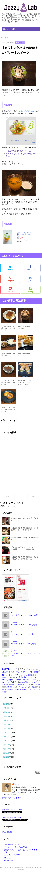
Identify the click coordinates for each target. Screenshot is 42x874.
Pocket (10, 291)
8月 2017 (6, 749)
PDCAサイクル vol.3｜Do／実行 (23, 634)
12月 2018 (7, 720)
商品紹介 (6, 672)
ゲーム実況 (6, 680)
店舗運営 (30, 675)
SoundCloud (8, 861)
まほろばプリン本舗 (26, 111)
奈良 (13, 684)
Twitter (10, 270)
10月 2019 (7, 708)
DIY (15, 682)
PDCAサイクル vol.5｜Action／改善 (24, 615)
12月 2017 (7, 732)
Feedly (30, 291)
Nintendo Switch (20, 689)
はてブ (30, 279)
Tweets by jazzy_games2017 (12, 817)
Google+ (10, 280)
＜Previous (7, 496)
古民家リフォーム (30, 680)
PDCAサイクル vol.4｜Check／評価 (24, 625)
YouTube (5, 684)
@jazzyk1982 (7, 832)
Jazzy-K (17, 784)
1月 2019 (6, 716)
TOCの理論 (24, 682)
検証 (33, 687)
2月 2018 (6, 724)
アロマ (34, 677)
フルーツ (15, 675)
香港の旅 (22, 677)
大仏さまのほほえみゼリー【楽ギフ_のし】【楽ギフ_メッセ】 (24, 234)
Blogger (9, 689)
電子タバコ (22, 684)
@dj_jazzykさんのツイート (12, 810)
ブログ (34, 682)
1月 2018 (6, 728)
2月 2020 (6, 704)
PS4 (12, 677)
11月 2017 (7, 737)
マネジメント (22, 672)
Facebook (31, 270)
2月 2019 (6, 712)
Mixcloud (7, 858)
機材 (30, 684)
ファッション (23, 687)
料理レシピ (10, 669)
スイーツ (6, 682)
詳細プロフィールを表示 (11, 798)
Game (4, 677)
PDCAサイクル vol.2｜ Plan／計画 (24, 644)
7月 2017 (6, 753)
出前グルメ (32, 689)
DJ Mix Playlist (10, 687)
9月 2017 (6, 745)
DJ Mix (37, 684)
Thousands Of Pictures (12, 844)
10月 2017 (7, 741)
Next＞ (34, 496)
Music (17, 680)
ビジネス (14, 613)
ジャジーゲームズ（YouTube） (16, 847)
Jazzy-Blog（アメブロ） (13, 855)
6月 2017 (6, 757)
